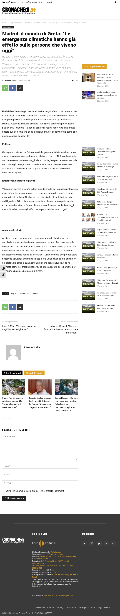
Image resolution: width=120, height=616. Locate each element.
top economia (16, 22)
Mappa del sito (104, 607)
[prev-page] (4, 417)
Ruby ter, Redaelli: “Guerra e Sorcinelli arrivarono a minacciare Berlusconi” (61, 329)
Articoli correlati (12, 373)
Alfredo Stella (10, 80)
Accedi (49, 2)
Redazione (40, 607)
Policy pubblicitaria (87, 607)
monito (35, 293)
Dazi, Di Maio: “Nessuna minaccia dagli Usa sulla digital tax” (19, 328)
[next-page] (9, 417)
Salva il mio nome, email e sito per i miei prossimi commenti (34, 490)
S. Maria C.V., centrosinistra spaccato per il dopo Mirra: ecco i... (107, 217)
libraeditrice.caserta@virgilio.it (60, 595)
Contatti (50, 607)
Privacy (60, 607)
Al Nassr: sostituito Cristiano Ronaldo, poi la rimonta (106, 151)
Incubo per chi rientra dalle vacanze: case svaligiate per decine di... (107, 95)
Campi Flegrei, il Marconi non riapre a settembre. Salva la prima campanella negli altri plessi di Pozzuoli (66, 404)
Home (5, 22)
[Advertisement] (76, 10)
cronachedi (24, 293)
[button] (115, 2)
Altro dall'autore (34, 373)
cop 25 (14, 293)
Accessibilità (70, 607)
